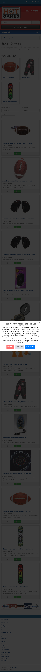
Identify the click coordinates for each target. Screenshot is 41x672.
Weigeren (10, 347)
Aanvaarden (30, 347)
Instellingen (19, 347)
